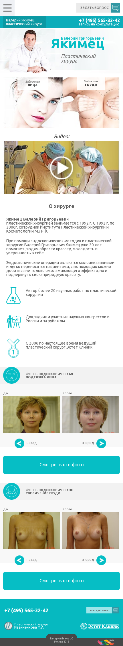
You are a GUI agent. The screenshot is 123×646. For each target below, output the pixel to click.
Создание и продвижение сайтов (106, 642)
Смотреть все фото (61, 464)
